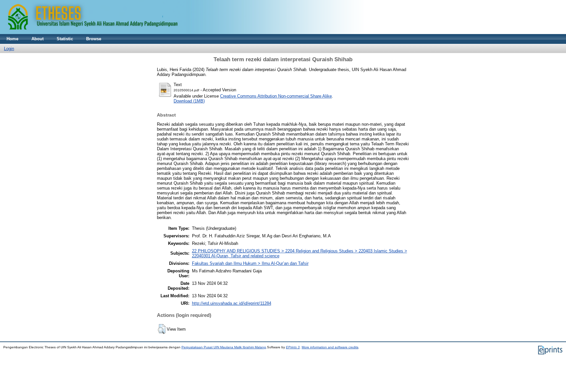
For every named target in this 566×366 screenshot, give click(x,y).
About (37, 38)
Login (9, 48)
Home (12, 38)
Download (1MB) (189, 101)
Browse (93, 38)
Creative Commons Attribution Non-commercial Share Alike (276, 96)
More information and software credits (330, 347)
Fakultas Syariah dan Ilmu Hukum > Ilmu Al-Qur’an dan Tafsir (250, 263)
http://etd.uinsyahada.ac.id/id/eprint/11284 (231, 303)
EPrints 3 (293, 347)
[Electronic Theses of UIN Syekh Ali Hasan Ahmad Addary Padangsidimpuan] (182, 32)
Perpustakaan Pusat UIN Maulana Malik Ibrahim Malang (223, 347)
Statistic (65, 38)
